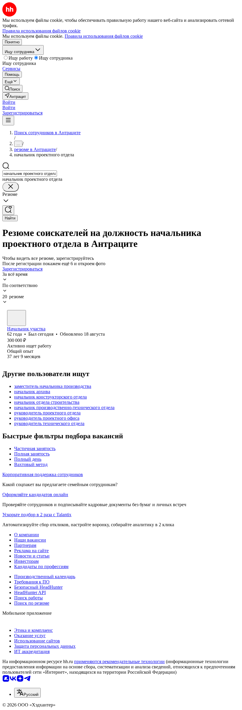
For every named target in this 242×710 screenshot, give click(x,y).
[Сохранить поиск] (8, 210)
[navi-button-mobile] (8, 120)
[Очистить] (10, 187)
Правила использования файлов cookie (104, 36)
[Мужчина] (16, 318)
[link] (12, 88)
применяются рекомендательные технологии (119, 661)
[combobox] (29, 173)
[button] (8, 102)
